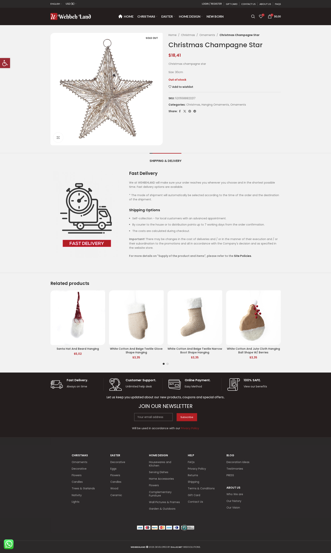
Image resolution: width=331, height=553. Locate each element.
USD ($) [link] (70, 3)
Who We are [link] (234, 494)
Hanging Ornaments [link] (215, 105)
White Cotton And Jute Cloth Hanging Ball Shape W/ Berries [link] (253, 351)
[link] (5, 63)
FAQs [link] (191, 462)
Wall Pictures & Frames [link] (164, 502)
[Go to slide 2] (167, 364)
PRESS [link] (230, 475)
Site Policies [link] (242, 256)
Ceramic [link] (116, 495)
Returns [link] (193, 475)
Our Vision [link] (233, 507)
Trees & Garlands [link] (83, 488)
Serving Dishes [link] (158, 472)
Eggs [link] (113, 469)
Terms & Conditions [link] (201, 488)
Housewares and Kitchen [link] (160, 464)
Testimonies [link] (234, 469)
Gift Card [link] (194, 495)
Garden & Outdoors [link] (162, 509)
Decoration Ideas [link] (237, 462)
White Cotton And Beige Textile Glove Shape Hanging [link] (136, 351)
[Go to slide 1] (164, 364)
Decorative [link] (79, 469)
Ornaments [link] (207, 35)
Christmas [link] (188, 35)
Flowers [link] (77, 475)
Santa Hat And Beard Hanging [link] (78, 349)
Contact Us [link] (195, 502)
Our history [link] (233, 501)
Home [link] (172, 35)
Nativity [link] (77, 495)
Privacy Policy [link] (197, 469)
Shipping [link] (193, 482)
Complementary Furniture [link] (160, 493)
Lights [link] (75, 502)
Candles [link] (77, 482)
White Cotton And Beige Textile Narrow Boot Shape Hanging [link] (195, 351)
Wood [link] (114, 488)
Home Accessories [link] (161, 479)
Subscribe (186, 417)
